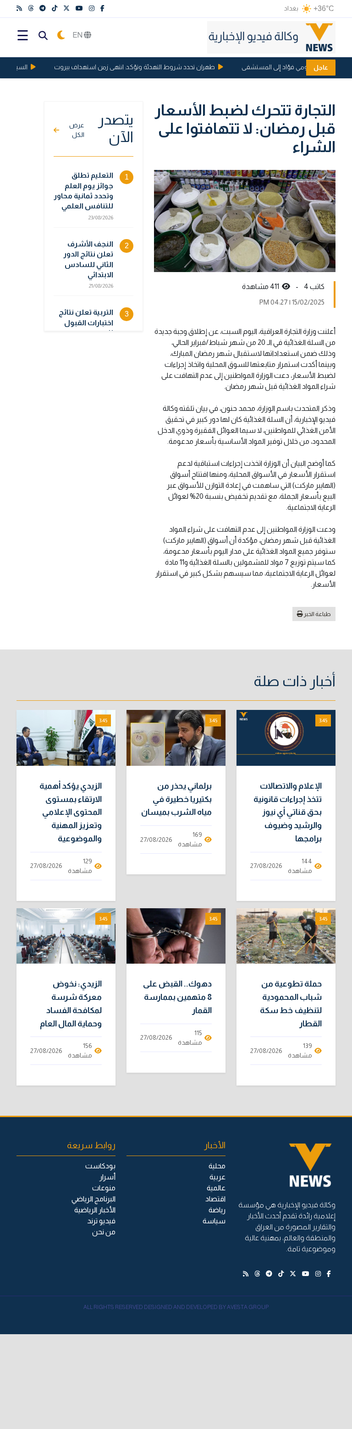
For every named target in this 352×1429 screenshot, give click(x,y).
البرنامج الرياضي (94, 1199)
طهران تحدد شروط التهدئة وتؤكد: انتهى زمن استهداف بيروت (143, 67)
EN (78, 35)
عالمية (216, 1188)
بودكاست (100, 1166)
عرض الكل (76, 129)
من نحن (104, 1232)
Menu (22, 35)
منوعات (104, 1188)
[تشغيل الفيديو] (286, 738)
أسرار (107, 1177)
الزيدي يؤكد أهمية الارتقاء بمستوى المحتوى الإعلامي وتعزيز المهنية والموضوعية (70, 812)
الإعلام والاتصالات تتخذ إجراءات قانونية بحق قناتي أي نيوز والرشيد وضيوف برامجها (287, 812)
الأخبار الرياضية (95, 1210)
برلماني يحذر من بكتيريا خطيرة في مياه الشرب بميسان (176, 799)
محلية (217, 1166)
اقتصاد (215, 1199)
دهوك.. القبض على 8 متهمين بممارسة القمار (177, 997)
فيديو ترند (101, 1221)
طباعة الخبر (317, 614)
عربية (217, 1177)
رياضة (217, 1210)
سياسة (214, 1221)
